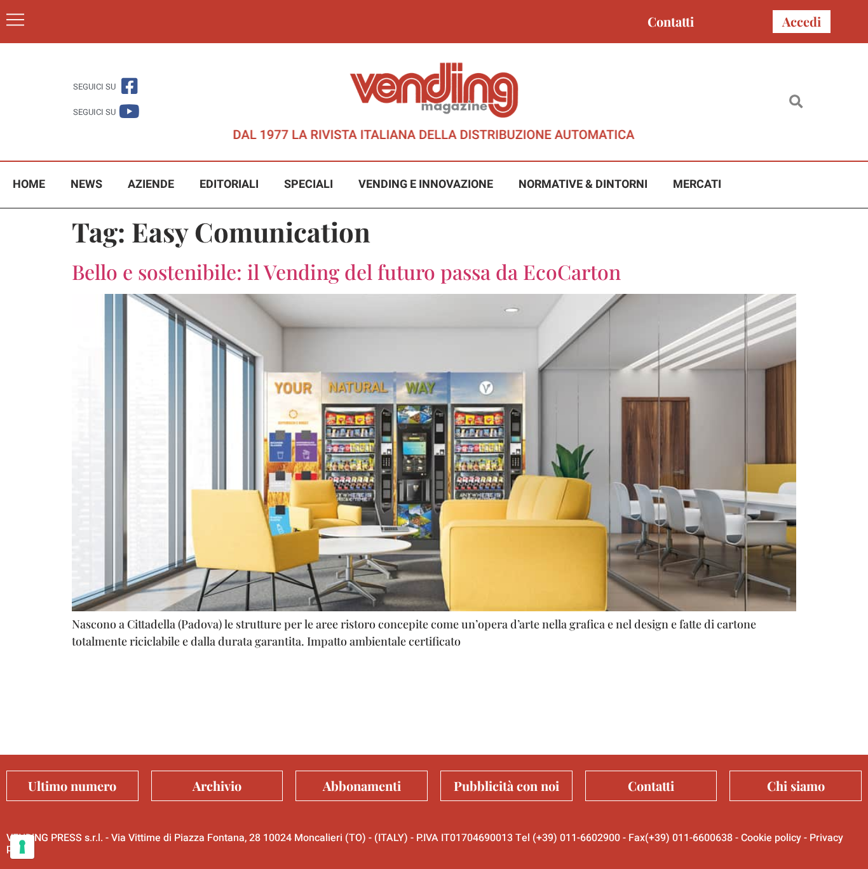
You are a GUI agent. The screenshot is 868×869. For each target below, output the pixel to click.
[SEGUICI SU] (129, 86)
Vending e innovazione (425, 184)
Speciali (308, 184)
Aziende (151, 184)
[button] (795, 101)
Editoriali (229, 184)
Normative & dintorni (583, 184)
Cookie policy (771, 838)
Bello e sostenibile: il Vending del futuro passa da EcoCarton (346, 271)
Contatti (671, 21)
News (86, 184)
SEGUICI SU (94, 87)
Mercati (697, 184)
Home (29, 184)
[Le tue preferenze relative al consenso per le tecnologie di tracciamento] (22, 847)
